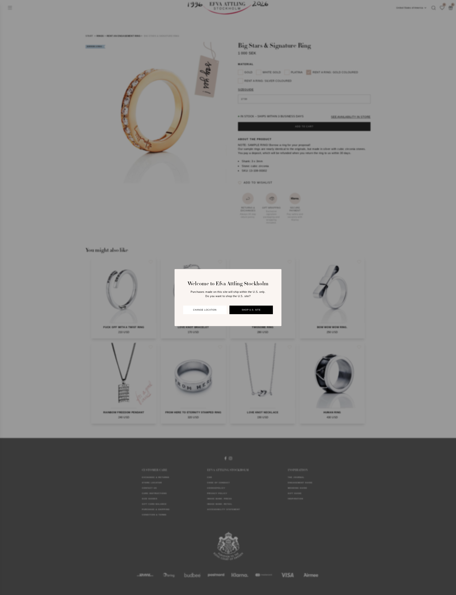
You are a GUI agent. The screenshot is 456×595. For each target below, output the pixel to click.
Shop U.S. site (251, 309)
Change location (205, 309)
